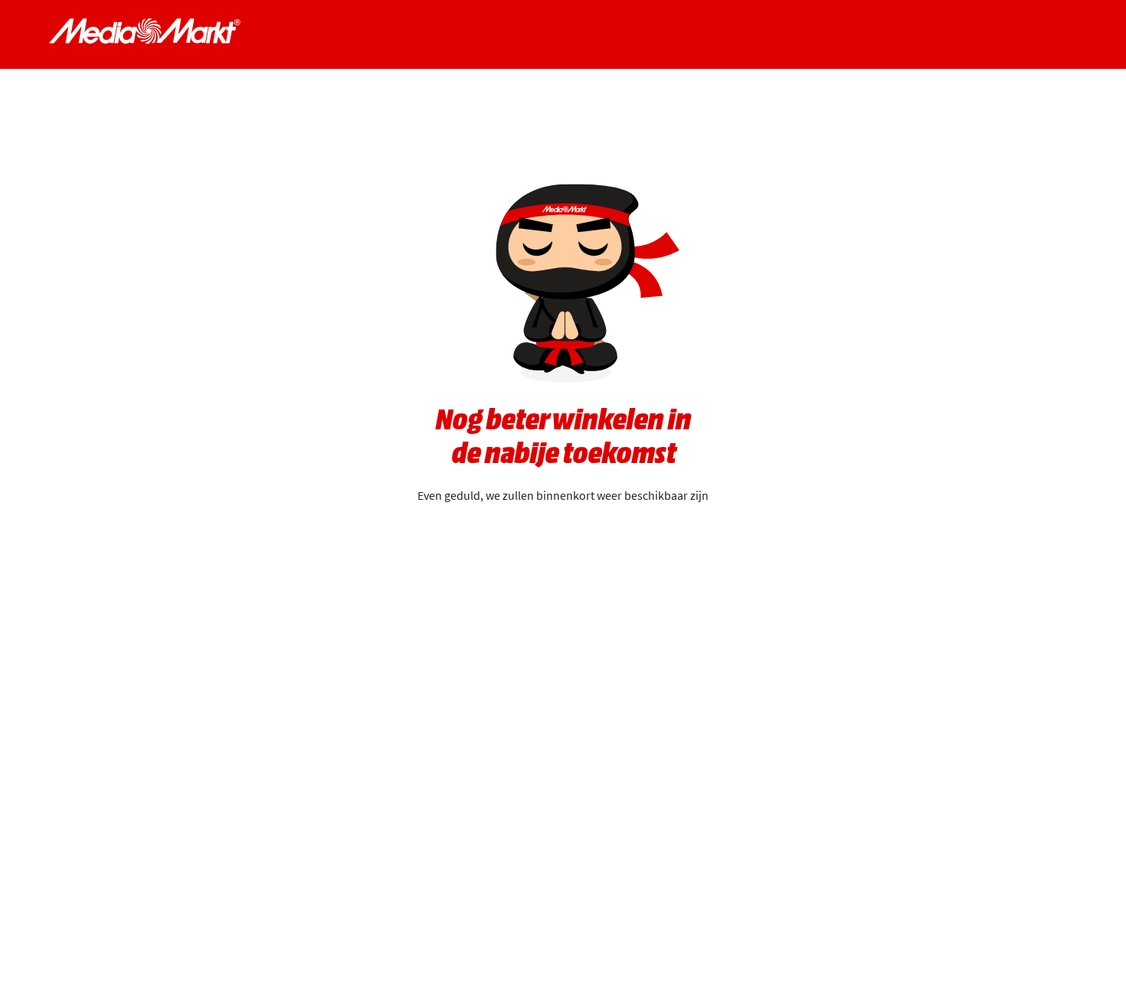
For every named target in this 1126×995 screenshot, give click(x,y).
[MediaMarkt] (145, 31)
